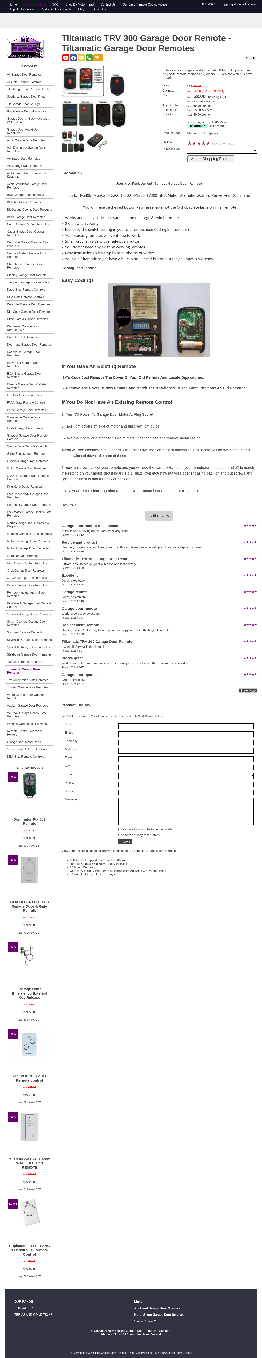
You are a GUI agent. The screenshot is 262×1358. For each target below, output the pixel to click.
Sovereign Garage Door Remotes (29, 639)
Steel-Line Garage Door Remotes (29, 654)
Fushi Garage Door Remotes (26, 428)
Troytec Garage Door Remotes (27, 687)
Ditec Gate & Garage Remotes (27, 319)
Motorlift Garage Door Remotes (28, 548)
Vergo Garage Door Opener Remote (25, 696)
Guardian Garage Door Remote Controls (28, 477)
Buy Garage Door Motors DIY (27, 111)
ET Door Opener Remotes (24, 395)
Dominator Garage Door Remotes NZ (23, 328)
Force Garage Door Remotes (26, 410)
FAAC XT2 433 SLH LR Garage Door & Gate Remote (29, 906)
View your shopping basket (80, 850)
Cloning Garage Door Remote (27, 275)
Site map (165, 1330)
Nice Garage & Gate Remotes (27, 563)
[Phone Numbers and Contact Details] (89, 57)
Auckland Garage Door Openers (157, 1308)
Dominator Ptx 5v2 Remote (29, 821)
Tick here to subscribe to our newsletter (147, 829)
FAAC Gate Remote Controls (26, 402)
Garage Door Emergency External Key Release (29, 993)
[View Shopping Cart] (98, 57)
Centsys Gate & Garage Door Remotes (27, 254)
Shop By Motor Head (80, 4)
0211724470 (209, 4)
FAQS (82, 9)
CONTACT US (24, 1308)
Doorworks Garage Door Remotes (23, 353)
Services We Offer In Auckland (27, 749)
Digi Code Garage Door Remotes (29, 311)
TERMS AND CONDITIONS (33, 1314)
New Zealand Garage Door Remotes (132, 1330)
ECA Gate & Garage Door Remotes (24, 375)
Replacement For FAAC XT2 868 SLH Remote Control (29, 1250)
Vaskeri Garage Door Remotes (27, 705)
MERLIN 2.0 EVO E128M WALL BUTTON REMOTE (29, 1163)
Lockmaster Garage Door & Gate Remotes (29, 513)
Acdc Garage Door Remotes (26, 140)
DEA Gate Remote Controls (25, 297)
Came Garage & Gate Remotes (28, 224)
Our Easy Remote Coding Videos (145, 4)
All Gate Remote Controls (24, 82)
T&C (55, 4)
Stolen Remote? (145, 1321)
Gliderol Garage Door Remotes (28, 461)
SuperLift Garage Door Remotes (28, 647)
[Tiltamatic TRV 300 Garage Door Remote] (94, 127)
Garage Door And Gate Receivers (22, 131)
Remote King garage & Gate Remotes (26, 594)
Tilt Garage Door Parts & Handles (29, 89)
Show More (248, 690)
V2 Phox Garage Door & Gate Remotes (27, 714)
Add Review (159, 516)
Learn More (216, 125)
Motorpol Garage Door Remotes (28, 541)
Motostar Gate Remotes (23, 555)
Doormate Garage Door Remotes (29, 344)
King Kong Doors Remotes (25, 486)
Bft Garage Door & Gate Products (29, 209)
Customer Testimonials (56, 9)
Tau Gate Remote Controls (25, 661)
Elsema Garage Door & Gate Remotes (26, 386)
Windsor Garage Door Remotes (28, 723)
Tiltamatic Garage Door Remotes (23, 670)
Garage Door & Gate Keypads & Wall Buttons (28, 120)
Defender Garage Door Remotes (29, 304)
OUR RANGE (23, 1301)
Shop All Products (34, 4)
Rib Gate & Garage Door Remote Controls (29, 605)
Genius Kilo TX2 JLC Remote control (29, 1078)
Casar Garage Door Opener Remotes (25, 233)
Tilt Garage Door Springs (23, 104)
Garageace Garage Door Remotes (23, 418)
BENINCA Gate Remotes (24, 202)
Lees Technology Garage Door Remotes (27, 495)
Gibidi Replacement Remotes (26, 453)
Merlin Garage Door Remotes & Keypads (28, 524)
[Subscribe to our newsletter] (81, 57)
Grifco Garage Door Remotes (26, 468)
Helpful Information (21, 9)
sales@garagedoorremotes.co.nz (236, 4)
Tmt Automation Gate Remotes (28, 680)
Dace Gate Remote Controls (26, 289)
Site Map (135, 1352)
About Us (99, 9)
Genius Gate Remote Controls (27, 446)
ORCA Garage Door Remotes (27, 578)
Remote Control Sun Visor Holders (24, 732)
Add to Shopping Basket (210, 159)
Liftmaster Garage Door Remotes (29, 504)
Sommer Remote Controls (24, 632)
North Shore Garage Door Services (159, 1314)
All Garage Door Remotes (24, 74)
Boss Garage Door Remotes (26, 217)
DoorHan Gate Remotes (23, 337)
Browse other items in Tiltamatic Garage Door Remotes (139, 850)
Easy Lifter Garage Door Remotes (23, 364)
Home (13, 4)
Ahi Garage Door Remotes (25, 166)
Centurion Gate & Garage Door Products (27, 244)
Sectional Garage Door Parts (26, 96)
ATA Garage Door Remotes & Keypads (26, 174)
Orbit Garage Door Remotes (26, 570)
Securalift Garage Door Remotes (29, 614)
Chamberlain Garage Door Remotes (24, 265)
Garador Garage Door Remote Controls (27, 437)
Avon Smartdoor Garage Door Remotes (27, 185)
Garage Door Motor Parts (24, 742)
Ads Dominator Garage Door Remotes (26, 149)
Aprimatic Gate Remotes (23, 158)
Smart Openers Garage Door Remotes (26, 623)
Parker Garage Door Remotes (27, 585)
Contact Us (108, 4)
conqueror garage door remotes (28, 282)
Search (250, 58)
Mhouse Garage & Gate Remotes (29, 533)
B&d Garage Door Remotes (25, 195)
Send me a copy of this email (140, 835)
